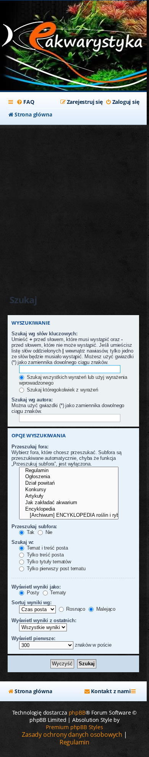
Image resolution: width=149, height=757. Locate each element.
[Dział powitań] (69, 483)
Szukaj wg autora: (32, 400)
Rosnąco (75, 609)
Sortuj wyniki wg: (31, 602)
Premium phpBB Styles (74, 727)
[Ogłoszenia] (69, 477)
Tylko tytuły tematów (48, 562)
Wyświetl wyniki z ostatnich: (43, 620)
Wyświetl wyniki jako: (36, 587)
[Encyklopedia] (69, 509)
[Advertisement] (74, 202)
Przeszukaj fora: (30, 447)
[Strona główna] (73, 38)
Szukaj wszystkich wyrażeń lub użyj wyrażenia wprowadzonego (73, 380)
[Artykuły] (69, 496)
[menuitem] (25, 102)
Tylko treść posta (44, 555)
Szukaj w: (22, 542)
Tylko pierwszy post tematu (55, 568)
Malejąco (105, 609)
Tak (29, 532)
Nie (48, 532)
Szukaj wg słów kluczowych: (44, 333)
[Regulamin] (69, 470)
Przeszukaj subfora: (34, 526)
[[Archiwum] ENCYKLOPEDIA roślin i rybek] (69, 515)
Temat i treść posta (46, 548)
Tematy (57, 592)
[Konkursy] (69, 490)
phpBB (77, 712)
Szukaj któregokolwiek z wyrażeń (61, 390)
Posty (32, 592)
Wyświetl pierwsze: (33, 638)
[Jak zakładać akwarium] (69, 503)
